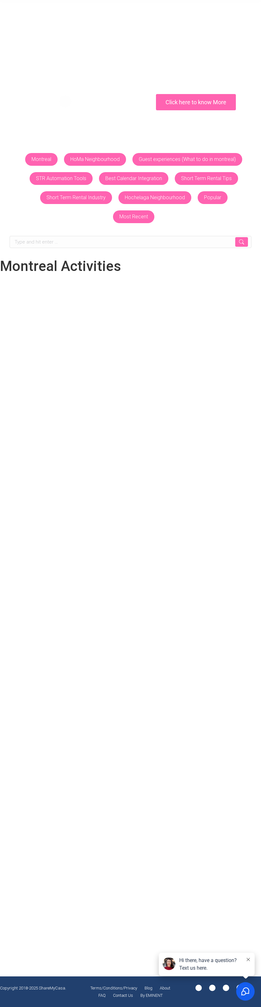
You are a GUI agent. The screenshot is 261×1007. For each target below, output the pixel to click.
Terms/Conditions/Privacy (113, 988)
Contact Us (123, 995)
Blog (148, 988)
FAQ (102, 995)
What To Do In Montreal (48, 928)
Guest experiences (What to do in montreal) (187, 159)
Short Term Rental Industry (76, 197)
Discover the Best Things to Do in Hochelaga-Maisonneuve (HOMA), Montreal (126, 744)
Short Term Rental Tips (206, 178)
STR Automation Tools (61, 178)
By (158, 422)
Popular (212, 197)
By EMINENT (151, 995)
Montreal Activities (119, 422)
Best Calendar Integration (133, 178)
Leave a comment (30, 430)
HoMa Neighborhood (83, 422)
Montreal (41, 159)
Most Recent (133, 217)
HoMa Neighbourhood (95, 159)
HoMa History (155, 755)
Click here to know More (196, 102)
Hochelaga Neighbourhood (155, 197)
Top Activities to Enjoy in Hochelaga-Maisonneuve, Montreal (102, 411)
